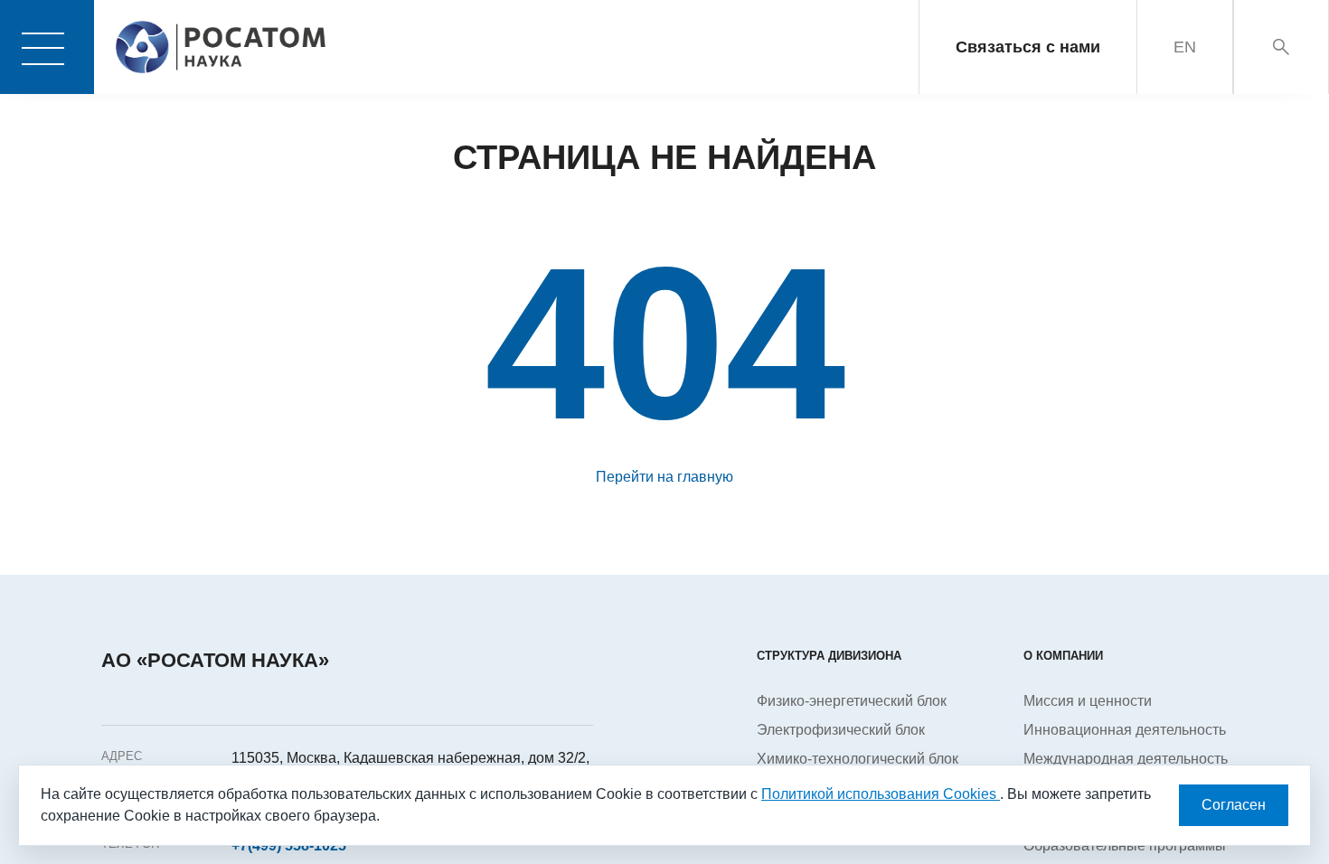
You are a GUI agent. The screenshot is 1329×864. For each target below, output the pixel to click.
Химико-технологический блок (857, 758)
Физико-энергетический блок (852, 701)
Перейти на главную (664, 476)
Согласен (1234, 804)
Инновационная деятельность (1124, 729)
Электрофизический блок (841, 729)
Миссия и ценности (1087, 701)
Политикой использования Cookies (880, 794)
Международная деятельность (1125, 758)
